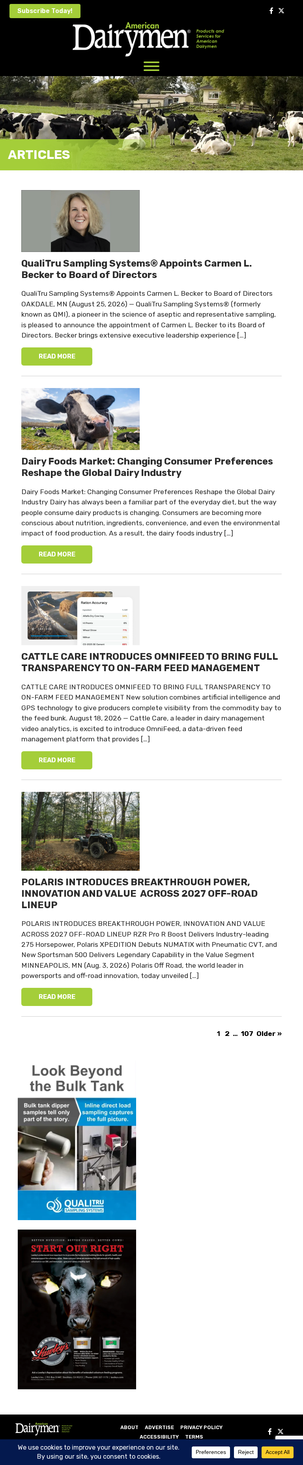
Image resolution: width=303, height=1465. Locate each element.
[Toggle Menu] (151, 66)
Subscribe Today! (45, 11)
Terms (194, 1437)
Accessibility (159, 1437)
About (129, 1427)
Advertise (159, 1427)
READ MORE (57, 356)
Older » (269, 1034)
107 (247, 1034)
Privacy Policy (201, 1427)
